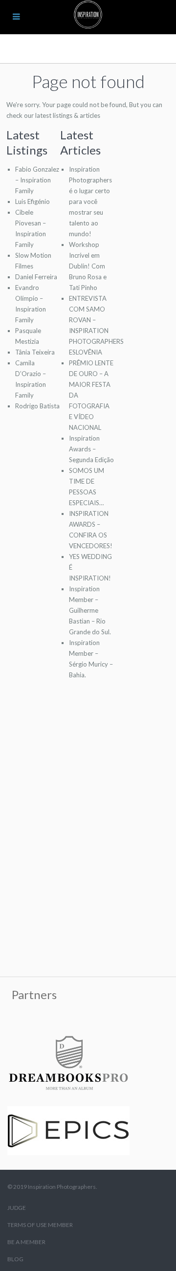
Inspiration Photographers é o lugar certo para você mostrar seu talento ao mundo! (90, 201)
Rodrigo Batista (37, 406)
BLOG (15, 1259)
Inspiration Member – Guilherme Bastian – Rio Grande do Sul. (90, 610)
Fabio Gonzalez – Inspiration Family (37, 180)
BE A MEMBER (26, 1242)
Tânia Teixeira (35, 352)
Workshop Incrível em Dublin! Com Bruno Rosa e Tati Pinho (88, 266)
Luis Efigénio (32, 201)
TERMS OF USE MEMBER (40, 1224)
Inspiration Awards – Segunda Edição (91, 449)
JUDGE (16, 1207)
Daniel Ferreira (36, 277)
